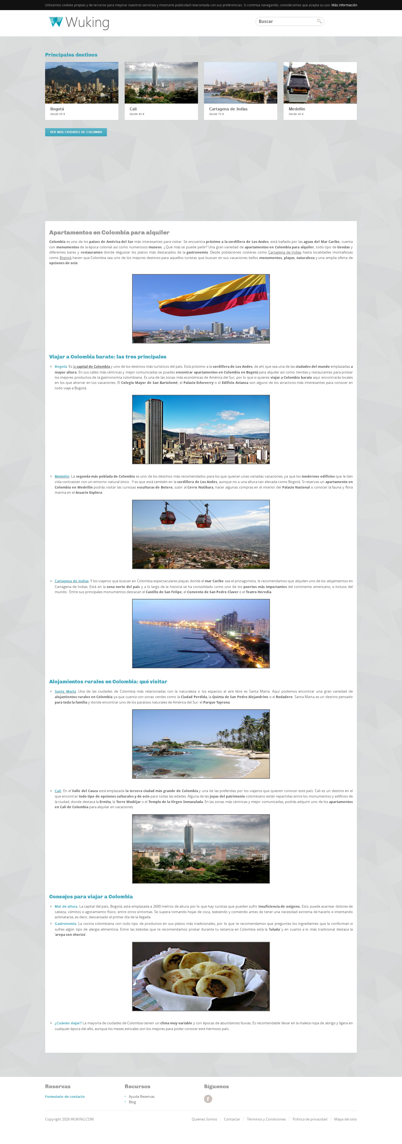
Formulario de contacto (65, 1096)
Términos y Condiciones (266, 1119)
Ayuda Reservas (142, 1096)
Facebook (208, 1099)
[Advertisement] (201, 181)
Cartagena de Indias (228, 109)
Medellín (297, 109)
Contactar (232, 1119)
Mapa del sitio (345, 1119)
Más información (344, 5)
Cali (133, 109)
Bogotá (57, 109)
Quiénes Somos (204, 1119)
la (91, 366)
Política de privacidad (310, 1119)
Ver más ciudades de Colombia (76, 132)
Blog (132, 1101)
